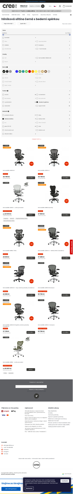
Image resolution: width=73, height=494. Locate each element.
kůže (54, 126)
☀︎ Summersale (54, 49)
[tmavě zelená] (20, 71)
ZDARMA (20, 45)
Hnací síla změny (29, 415)
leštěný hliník (54, 119)
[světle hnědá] (42, 71)
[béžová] (39, 71)
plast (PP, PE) (20, 126)
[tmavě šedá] (7, 71)
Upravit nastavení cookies (8, 474)
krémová (54, 74)
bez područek (54, 98)
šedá (54, 78)
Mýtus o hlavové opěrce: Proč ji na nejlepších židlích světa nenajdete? (36, 418)
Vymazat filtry (36, 139)
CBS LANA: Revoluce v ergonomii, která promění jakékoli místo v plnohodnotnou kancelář (35, 412)
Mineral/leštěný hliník (9, 221)
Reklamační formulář (53, 420)
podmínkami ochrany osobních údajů (36, 391)
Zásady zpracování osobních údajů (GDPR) (59, 424)
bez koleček (20, 98)
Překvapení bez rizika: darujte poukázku (34, 424)
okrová (20, 78)
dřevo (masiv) (54, 122)
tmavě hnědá (20, 81)
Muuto (20, 61)
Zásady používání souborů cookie (56, 426)
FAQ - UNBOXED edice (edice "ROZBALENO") (35, 431)
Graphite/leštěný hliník (21, 218)
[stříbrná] (48, 71)
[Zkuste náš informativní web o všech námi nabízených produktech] (36, 464)
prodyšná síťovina (20, 115)
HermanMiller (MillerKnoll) (54, 58)
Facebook (6, 449)
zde (26, 485)
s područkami (20, 102)
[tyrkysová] (23, 71)
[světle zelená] (26, 71)
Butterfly (11, 373)
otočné (20, 94)
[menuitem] (5, 15)
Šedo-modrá (20, 85)
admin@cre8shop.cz (9, 445)
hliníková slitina (20, 119)
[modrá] (16, 71)
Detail (30, 215)
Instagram (6, 451)
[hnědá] (45, 71)
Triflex (5, 373)
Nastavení (29, 488)
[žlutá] (36, 71)
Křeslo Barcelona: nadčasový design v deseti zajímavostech (36, 421)
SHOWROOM (20, 49)
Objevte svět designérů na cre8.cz (33, 426)
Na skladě (20, 37)
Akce (20, 41)
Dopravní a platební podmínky (55, 417)
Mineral (12, 218)
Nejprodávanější (8, 23)
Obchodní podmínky (53, 415)
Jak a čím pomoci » (11, 489)
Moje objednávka (52, 411)
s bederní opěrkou (54, 102)
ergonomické (54, 106)
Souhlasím (65, 481)
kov (20, 122)
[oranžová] (32, 71)
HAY (20, 58)
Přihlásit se (37, 396)
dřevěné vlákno (20, 134)
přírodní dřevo (54, 81)
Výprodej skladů (54, 41)
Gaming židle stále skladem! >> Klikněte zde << (36, 1)
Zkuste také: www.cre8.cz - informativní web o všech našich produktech (36, 458)
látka (54, 115)
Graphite (6, 218)
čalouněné (20, 106)
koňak (20, 74)
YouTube (6, 453)
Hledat (43, 6)
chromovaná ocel (20, 130)
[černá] (3, 71)
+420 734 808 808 (8, 447)
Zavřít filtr (23, 23)
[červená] (29, 71)
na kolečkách (54, 94)
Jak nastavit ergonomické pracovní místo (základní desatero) (35, 429)
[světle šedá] (10, 71)
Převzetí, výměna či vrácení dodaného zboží (59, 422)
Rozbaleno (54, 45)
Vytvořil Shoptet (67, 473)
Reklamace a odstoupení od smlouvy (57, 419)
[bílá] (13, 71)
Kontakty (50, 413)
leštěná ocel (54, 130)
